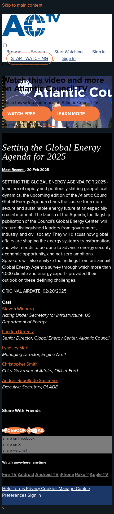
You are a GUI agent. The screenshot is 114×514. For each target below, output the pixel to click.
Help (7, 488)
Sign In (69, 58)
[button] (5, 45)
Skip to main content (22, 5)
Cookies (50, 488)
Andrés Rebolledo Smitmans (30, 380)
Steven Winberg (18, 309)
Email (38, 430)
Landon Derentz (18, 331)
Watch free (21, 113)
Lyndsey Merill (16, 348)
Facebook (14, 430)
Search (38, 52)
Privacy (33, 488)
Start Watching (69, 52)
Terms (19, 488)
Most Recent (13, 170)
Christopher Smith (20, 364)
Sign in (99, 52)
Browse (14, 52)
